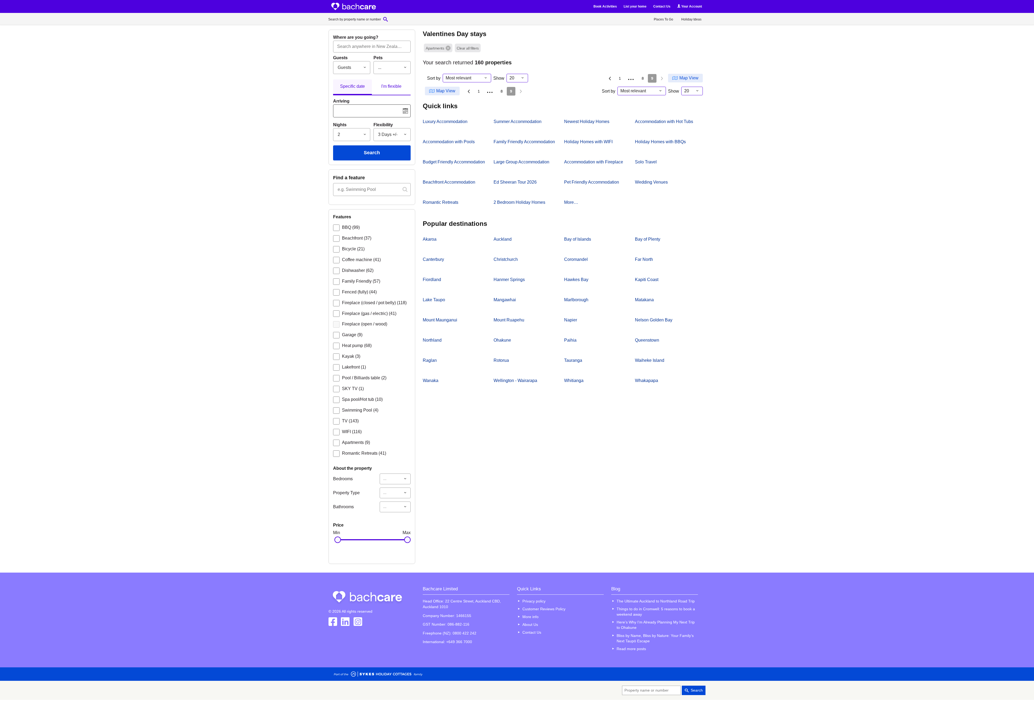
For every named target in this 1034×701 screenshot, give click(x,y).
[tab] (352, 87)
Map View (688, 78)
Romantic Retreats (364, 453)
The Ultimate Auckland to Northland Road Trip (656, 601)
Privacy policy (534, 601)
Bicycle (353, 249)
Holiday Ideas (691, 19)
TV (350, 421)
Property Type (346, 492)
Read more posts (631, 649)
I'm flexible (391, 86)
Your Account (691, 6)
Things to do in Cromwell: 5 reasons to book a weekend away (656, 611)
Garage (352, 334)
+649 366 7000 (459, 642)
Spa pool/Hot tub (362, 399)
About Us (530, 624)
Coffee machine (361, 259)
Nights (340, 124)
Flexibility (383, 124)
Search (372, 152)
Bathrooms (343, 506)
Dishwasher (357, 270)
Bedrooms (343, 478)
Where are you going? (355, 37)
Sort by (434, 78)
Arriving (341, 101)
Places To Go (663, 19)
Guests (340, 57)
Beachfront (356, 238)
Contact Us (661, 6)
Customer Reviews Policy (543, 609)
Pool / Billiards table (364, 378)
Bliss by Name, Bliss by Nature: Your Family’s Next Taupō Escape (655, 638)
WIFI (352, 431)
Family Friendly (361, 281)
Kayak (351, 356)
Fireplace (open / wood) (364, 324)
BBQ (351, 227)
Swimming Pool (360, 410)
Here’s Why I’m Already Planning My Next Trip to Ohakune (656, 625)
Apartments (356, 442)
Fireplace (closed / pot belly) (374, 302)
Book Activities (605, 6)
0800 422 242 (464, 633)
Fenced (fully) (359, 292)
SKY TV (353, 388)
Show (498, 78)
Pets (378, 57)
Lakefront (354, 367)
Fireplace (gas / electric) (369, 313)
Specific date (352, 86)
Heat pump (357, 345)
